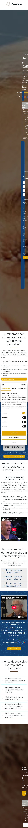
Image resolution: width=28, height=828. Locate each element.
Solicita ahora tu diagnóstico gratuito (14, 456)
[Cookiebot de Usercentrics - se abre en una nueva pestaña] (20, 385)
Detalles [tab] (14, 388)
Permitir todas (14, 432)
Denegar (14, 442)
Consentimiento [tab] (6, 388)
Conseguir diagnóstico (8, 379)
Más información (25, 793)
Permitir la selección (14, 437)
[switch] (24, 417)
